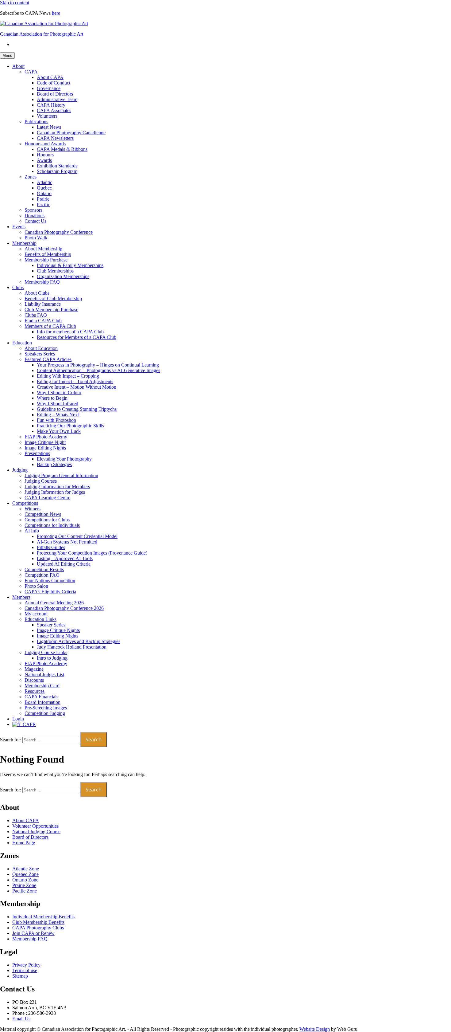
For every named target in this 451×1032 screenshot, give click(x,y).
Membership (24, 243)
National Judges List (44, 674)
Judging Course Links (46, 652)
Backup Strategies (54, 464)
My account (36, 613)
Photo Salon (36, 586)
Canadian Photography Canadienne (71, 132)
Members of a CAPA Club (50, 326)
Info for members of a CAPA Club (70, 331)
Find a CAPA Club (43, 320)
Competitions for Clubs (47, 519)
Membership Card (42, 685)
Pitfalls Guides (51, 547)
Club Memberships (55, 270)
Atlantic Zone (25, 868)
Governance (48, 88)
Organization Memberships (63, 276)
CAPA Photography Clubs (38, 927)
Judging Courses (41, 481)
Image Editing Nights (45, 447)
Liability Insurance (43, 304)
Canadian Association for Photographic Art (41, 34)
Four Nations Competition (50, 580)
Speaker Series (51, 624)
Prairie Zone (24, 885)
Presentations (37, 453)
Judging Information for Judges (55, 492)
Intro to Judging (52, 658)
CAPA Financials (41, 696)
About (18, 66)
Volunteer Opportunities (35, 826)
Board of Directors (55, 93)
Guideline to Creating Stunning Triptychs (77, 409)
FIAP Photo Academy (46, 436)
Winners (32, 508)
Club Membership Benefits (38, 922)
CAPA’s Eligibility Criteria (50, 591)
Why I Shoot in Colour (59, 392)
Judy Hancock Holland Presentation (71, 646)
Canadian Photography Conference (59, 232)
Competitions (25, 503)
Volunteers (47, 116)
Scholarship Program (57, 171)
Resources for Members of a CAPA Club (76, 337)
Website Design (314, 1029)
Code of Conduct (53, 82)
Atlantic (44, 182)
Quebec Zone (25, 874)
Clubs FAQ (36, 315)
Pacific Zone (24, 890)
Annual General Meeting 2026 (54, 602)
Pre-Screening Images (46, 707)
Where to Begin (52, 398)
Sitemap (20, 976)
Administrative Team (57, 99)
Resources (34, 691)
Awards (44, 160)
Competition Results (44, 569)
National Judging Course (36, 831)
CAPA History (51, 105)
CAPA (31, 71)
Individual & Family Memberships (70, 265)
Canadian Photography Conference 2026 (64, 608)
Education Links (40, 619)
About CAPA (50, 77)
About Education (41, 348)
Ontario (44, 193)
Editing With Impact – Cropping (68, 376)
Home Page (23, 842)
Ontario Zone (25, 879)
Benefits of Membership (48, 254)
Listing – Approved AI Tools (65, 558)
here (56, 13)
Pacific (43, 204)
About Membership (43, 248)
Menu (7, 55)
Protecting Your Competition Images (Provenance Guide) (92, 552)
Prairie (43, 199)
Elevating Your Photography (64, 458)
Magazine (34, 669)
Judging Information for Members (57, 486)
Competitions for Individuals (52, 525)
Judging (20, 470)
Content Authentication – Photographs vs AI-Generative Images (98, 370)
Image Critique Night (45, 442)
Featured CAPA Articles (48, 359)
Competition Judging (45, 713)
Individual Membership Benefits (43, 916)
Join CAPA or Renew (33, 933)
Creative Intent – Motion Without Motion (76, 387)
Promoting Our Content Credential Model (77, 536)
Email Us (21, 1018)
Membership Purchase (46, 259)
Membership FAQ (42, 281)
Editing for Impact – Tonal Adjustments (75, 381)
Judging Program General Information (61, 475)
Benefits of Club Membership (53, 298)
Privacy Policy (26, 964)
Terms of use (24, 970)
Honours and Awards (45, 143)
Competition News (43, 514)
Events (18, 226)
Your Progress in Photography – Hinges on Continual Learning (98, 364)
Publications (36, 121)
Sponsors (33, 210)
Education (22, 342)
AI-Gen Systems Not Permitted (67, 541)
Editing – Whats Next (58, 414)
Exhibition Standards (57, 165)
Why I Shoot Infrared (57, 403)
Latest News (49, 127)
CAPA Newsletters (55, 138)
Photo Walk (36, 237)
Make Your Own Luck (59, 431)
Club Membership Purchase (51, 309)
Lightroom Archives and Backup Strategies (78, 641)
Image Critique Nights (58, 630)
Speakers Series (40, 353)
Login (18, 718)
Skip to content (14, 2)
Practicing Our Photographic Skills (70, 425)
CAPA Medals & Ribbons (62, 149)
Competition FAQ (42, 575)
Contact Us (35, 221)
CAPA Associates (54, 110)
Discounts (34, 680)
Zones (31, 176)
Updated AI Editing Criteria (64, 564)
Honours (45, 154)
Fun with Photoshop (56, 420)
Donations (34, 215)
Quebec (44, 187)
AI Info (32, 530)
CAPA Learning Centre (47, 497)
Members (21, 597)
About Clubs (37, 293)
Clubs (18, 287)
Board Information (42, 702)
